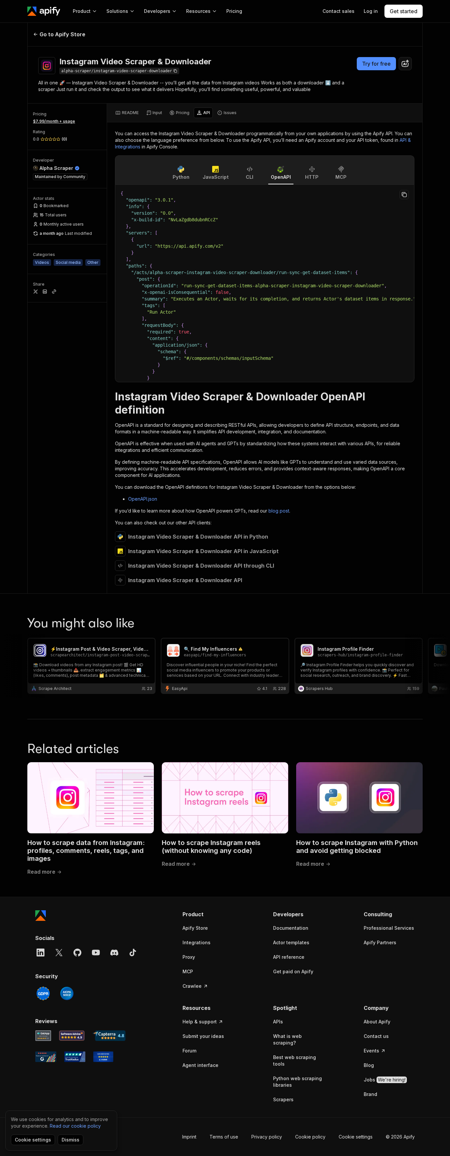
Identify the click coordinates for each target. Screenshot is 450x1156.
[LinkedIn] (40, 952)
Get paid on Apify (293, 971)
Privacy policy (266, 1137)
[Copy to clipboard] (404, 194)
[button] (208, 914)
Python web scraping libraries (297, 1082)
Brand (370, 1094)
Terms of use (224, 1137)
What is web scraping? (287, 1039)
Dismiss (70, 1139)
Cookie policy (310, 1137)
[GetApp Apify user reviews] (43, 1035)
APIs (278, 1021)
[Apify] (43, 11)
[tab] (127, 113)
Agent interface (200, 1065)
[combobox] (405, 63)
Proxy (189, 957)
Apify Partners (380, 942)
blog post (278, 511)
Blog (369, 1065)
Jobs (385, 1079)
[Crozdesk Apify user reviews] (103, 1056)
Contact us (376, 1036)
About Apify (377, 1021)
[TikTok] (132, 952)
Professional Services (389, 928)
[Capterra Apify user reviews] (109, 1035)
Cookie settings (356, 1137)
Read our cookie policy (75, 1126)
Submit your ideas (203, 1036)
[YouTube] (96, 952)
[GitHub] (77, 952)
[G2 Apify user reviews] (45, 1056)
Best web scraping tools (294, 1060)
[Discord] (114, 952)
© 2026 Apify (400, 1137)
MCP (188, 971)
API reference (288, 957)
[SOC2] (67, 993)
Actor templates (291, 942)
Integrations (197, 942)
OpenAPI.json (142, 499)
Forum (189, 1050)
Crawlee (192, 986)
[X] (59, 952)
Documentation (290, 928)
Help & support (200, 1021)
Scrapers (283, 1099)
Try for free (376, 63)
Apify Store (195, 928)
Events (371, 1050)
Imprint (189, 1137)
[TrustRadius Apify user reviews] (74, 1056)
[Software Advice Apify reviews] (72, 1035)
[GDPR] (43, 993)
